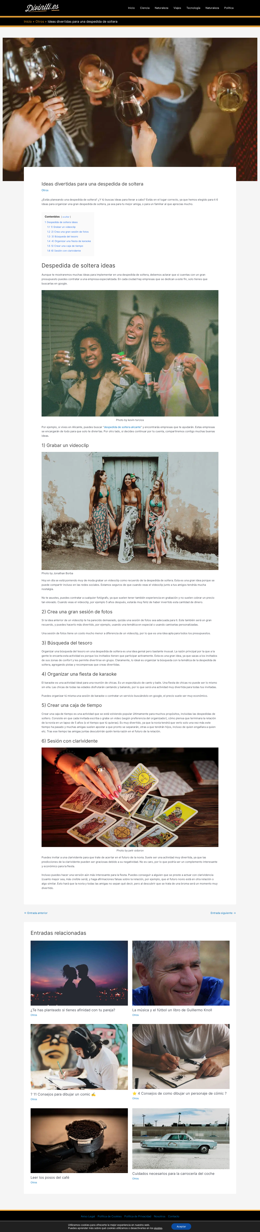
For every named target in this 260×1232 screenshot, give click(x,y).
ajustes (158, 1228)
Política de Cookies (110, 1216)
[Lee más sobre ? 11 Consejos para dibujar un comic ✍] (79, 1056)
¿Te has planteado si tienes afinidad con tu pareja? (73, 1010)
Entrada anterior (36, 913)
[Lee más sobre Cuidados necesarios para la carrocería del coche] (181, 1138)
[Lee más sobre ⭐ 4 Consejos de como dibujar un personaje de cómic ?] (181, 1056)
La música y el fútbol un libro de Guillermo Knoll (172, 1010)
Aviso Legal (88, 1216)
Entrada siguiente (223, 913)
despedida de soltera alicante (122, 427)
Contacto (173, 1216)
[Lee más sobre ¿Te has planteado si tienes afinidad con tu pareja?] (79, 973)
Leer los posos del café (50, 1177)
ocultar (65, 216)
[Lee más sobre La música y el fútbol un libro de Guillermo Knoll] (181, 973)
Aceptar (181, 1226)
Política (228, 8)
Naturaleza (161, 8)
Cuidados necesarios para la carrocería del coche (173, 1173)
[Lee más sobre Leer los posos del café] (79, 1140)
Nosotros (159, 1216)
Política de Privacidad (137, 1216)
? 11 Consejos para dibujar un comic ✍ (63, 1094)
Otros (45, 190)
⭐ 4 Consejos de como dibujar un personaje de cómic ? (179, 1093)
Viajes (177, 8)
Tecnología (193, 8)
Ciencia (144, 8)
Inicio (131, 8)
